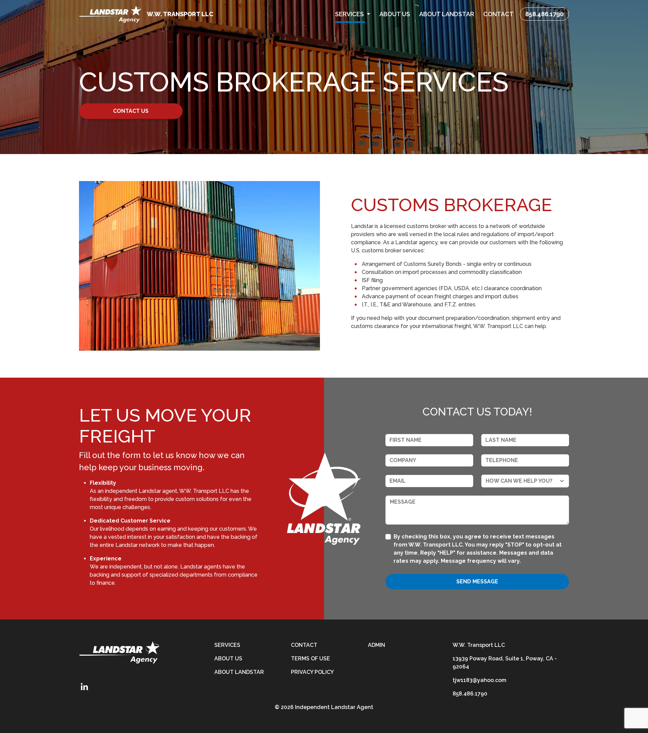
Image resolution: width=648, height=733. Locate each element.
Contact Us (130, 111)
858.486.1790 (544, 14)
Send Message (477, 581)
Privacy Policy (312, 672)
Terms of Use (310, 658)
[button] (353, 14)
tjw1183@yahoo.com (479, 680)
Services (227, 645)
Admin (376, 645)
